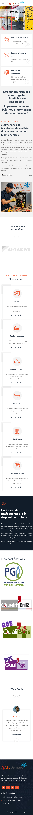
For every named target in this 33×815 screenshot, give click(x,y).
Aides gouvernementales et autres (12, 797)
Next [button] (19, 237)
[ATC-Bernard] (16, 3)
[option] (16, 249)
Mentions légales (7, 804)
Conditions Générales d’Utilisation (12, 800)
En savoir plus (15, 315)
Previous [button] (14, 237)
